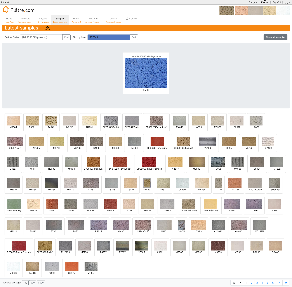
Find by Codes (12, 37)
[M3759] (110, 203)
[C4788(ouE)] (143, 224)
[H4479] (70, 183)
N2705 (36, 148)
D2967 (229, 148)
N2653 (91, 189)
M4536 (237, 168)
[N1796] (237, 245)
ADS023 (218, 231)
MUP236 (65, 252)
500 (33, 282)
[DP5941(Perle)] (132, 120)
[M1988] (90, 203)
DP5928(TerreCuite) (157, 148)
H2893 (256, 127)
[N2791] (89, 120)
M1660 (256, 252)
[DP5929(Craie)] (255, 183)
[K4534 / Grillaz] (70, 203)
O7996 (254, 210)
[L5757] (129, 203)
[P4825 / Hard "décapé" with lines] (98, 224)
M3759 (110, 210)
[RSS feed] (47, 28)
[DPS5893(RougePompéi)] (149, 162)
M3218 (69, 127)
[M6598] (217, 120)
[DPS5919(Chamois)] (183, 141)
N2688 (51, 168)
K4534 (71, 210)
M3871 (163, 189)
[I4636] (198, 120)
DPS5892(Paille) (45, 252)
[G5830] (182, 183)
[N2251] (164, 224)
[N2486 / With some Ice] (255, 10)
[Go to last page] (285, 283)
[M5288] (57, 141)
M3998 (196, 168)
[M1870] (33, 203)
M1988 (90, 210)
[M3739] (218, 245)
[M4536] (237, 162)
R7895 (218, 168)
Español (277, 2)
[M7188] (84, 245)
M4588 (52, 189)
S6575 (71, 273)
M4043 (179, 127)
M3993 (198, 252)
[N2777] (218, 183)
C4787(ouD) (15, 148)
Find (66, 37)
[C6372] (236, 120)
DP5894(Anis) (14, 210)
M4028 (13, 231)
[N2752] (226, 10)
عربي (287, 2)
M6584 (13, 127)
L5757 (129, 210)
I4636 (199, 127)
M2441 (52, 210)
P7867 (122, 252)
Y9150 (207, 148)
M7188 (84, 252)
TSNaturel (274, 189)
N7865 (141, 252)
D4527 (13, 168)
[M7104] (71, 162)
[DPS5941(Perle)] (111, 120)
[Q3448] (275, 245)
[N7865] (141, 245)
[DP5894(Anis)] (14, 203)
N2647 (175, 168)
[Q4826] (239, 224)
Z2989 (52, 273)
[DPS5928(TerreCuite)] (120, 162)
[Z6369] (13, 266)
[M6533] (147, 203)
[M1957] (91, 266)
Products (24, 20)
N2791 (89, 127)
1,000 (41, 282)
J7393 (198, 231)
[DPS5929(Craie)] (188, 203)
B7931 (54, 231)
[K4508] (96, 141)
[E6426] (33, 224)
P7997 (232, 210)
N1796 (238, 252)
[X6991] (160, 245)
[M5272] (249, 141)
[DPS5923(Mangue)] (93, 162)
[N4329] (134, 141)
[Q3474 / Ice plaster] (181, 224)
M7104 (71, 168)
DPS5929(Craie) (189, 210)
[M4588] (51, 183)
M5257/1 (259, 231)
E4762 (76, 231)
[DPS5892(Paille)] (45, 245)
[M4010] (32, 266)
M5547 (179, 252)
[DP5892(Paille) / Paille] (210, 203)
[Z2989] (52, 266)
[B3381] (32, 120)
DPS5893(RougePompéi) (149, 168)
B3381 (32, 127)
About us (92, 20)
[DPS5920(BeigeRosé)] (156, 120)
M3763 (167, 210)
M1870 (33, 210)
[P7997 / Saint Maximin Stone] (232, 203)
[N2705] (36, 141)
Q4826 (238, 231)
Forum (76, 20)
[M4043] (179, 120)
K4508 (96, 148)
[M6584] (13, 120)
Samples (60, 20)
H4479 (70, 189)
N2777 (219, 189)
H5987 (13, 189)
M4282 (276, 168)
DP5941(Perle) (132, 127)
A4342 (51, 127)
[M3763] (167, 203)
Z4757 (103, 252)
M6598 (217, 127)
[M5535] (202, 183)
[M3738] (77, 141)
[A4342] (51, 120)
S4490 (120, 231)
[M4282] (276, 162)
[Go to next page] (279, 283)
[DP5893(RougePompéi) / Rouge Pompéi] (19, 245)
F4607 (32, 168)
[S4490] (121, 224)
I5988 (274, 210)
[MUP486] (235, 183)
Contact (113, 20)
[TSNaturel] (274, 183)
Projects (43, 20)
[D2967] (229, 141)
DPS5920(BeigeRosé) (156, 127)
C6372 (237, 127)
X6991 (160, 252)
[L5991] (257, 162)
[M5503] (269, 10)
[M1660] (256, 245)
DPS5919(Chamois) (183, 148)
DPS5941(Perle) (111, 127)
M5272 (248, 148)
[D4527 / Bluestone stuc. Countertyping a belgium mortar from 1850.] (13, 162)
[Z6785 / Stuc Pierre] (111, 183)
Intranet (5, 2)
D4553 (146, 189)
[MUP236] (65, 245)
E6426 (33, 231)
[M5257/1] (259, 224)
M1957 (91, 273)
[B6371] (283, 10)
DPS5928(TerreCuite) (120, 168)
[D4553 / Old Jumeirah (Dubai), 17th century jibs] (147, 183)
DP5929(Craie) (255, 189)
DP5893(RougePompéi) (19, 252)
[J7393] (198, 224)
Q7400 (268, 148)
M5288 (56, 148)
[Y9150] (207, 141)
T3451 (130, 189)
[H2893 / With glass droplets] (256, 120)
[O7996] (254, 203)
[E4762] (76, 224)
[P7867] (122, 245)
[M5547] (179, 245)
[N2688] (51, 162)
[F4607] (31, 162)
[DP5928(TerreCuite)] (157, 141)
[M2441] (52, 203)
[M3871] (163, 183)
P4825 (98, 231)
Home (9, 20)
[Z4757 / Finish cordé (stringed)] (103, 245)
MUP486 (235, 189)
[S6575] (71, 266)
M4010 (32, 273)
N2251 (164, 231)
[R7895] (218, 162)
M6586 (32, 189)
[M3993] (198, 245)
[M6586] (32, 183)
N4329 (134, 148)
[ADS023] (218, 224)
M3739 (218, 252)
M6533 (147, 210)
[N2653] (91, 183)
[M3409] (115, 141)
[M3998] (197, 162)
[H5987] (13, 183)
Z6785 (111, 189)
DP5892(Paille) (210, 210)
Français (253, 2)
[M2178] (241, 10)
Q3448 (275, 252)
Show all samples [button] (275, 37)
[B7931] (54, 224)
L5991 (257, 168)
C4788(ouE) (143, 231)
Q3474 (181, 231)
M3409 (116, 148)
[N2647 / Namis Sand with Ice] (175, 162)
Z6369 (13, 273)
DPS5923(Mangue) (93, 168)
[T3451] (130, 183)
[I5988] (274, 203)
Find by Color (79, 37)
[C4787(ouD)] (15, 141)
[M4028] (13, 224)
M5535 (202, 189)
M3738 (77, 148)
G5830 (182, 189)
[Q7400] (268, 141)
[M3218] (69, 120)
